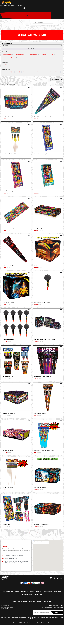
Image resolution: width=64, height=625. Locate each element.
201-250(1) (17, 72)
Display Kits (38, 591)
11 (33, 533)
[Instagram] (54, 577)
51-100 (29, 72)
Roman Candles (57, 591)
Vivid (52, 54)
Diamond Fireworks (33, 54)
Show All (4, 72)
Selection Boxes (24, 591)
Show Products (32, 48)
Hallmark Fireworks (20, 54)
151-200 (56, 72)
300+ (43, 72)
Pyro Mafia (13, 58)
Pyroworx (4, 58)
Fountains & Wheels (47, 591)
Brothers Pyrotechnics (7, 54)
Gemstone (44, 54)
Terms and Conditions (22, 601)
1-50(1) (10, 72)
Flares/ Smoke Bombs (27, 594)
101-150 (49, 72)
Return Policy (32, 601)
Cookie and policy (47, 601)
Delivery (39, 601)
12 (35, 533)
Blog (41, 594)
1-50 (23, 72)
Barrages (32, 591)
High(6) (4, 65)
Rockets (17, 591)
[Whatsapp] (61, 577)
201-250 (36, 72)
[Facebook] (50, 577)
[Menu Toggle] (27, 15)
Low (9, 65)
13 (37, 533)
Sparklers (36, 594)
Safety (14, 601)
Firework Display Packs (8, 591)
